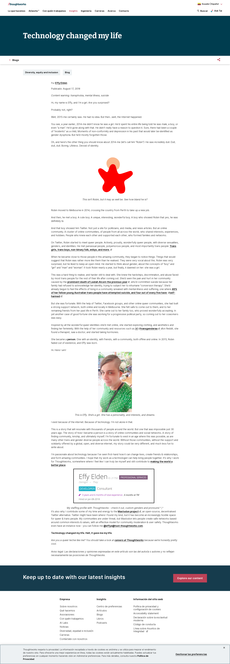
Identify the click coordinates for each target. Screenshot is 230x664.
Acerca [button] (112, 11)
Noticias (64, 626)
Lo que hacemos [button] (16, 11)
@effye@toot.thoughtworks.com (123, 525)
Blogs (100, 614)
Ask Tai (218, 10)
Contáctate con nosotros (73, 639)
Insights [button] (73, 11)
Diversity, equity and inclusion (41, 72)
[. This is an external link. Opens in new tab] (161, 328)
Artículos (102, 610)
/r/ (136, 328)
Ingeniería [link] (86, 11)
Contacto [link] (124, 11)
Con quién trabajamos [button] (54, 11)
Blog (67, 72)
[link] (190, 578)
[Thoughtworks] (17, 3)
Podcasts (102, 622)
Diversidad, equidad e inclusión (76, 630)
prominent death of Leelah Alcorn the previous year (97, 282)
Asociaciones (67, 614)
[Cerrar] (224, 648)
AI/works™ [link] (34, 11)
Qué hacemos (67, 610)
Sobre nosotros (68, 606)
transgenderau (149, 328)
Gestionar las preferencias (191, 654)
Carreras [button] (99, 11)
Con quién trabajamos (72, 618)
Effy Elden (61, 83)
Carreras (64, 634)
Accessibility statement (146, 613)
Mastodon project (128, 511)
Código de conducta (144, 624)
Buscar (204, 11)
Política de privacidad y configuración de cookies (147, 608)
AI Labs (64, 622)
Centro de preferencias (109, 606)
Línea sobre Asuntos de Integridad (146, 630)
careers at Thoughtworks (129, 540)
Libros (100, 618)
